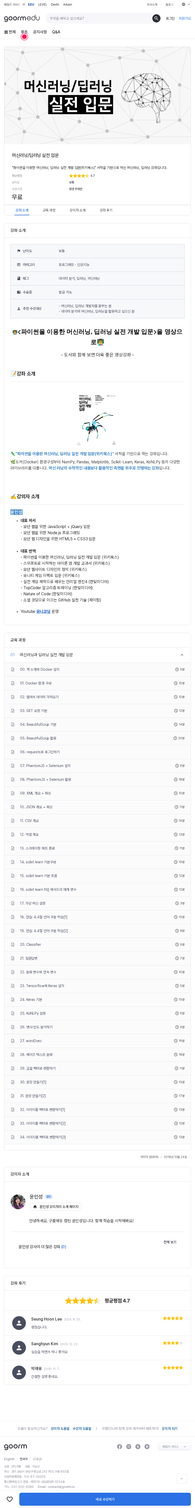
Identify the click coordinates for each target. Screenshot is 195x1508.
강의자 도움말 (60, 1428)
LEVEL (42, 4)
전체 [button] (12, 32)
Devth (55, 4)
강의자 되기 (169, 1428)
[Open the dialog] (24, 36)
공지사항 (40, 32)
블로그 (169, 4)
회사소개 (152, 4)
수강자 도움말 (82, 1428)
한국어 (23, 1459)
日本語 (37, 1459)
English (9, 1459)
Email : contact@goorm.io (56, 1487)
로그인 (170, 18)
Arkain (67, 4)
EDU (31, 4)
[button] (126, 175)
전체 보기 (170, 1242)
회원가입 (185, 18)
